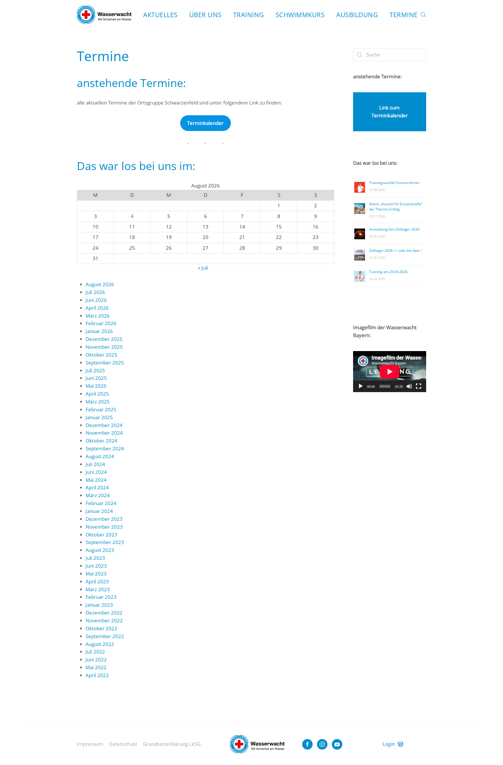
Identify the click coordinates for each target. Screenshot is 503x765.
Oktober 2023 (101, 534)
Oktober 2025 (101, 354)
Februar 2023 (101, 597)
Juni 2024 (96, 472)
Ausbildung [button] (357, 14)
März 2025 (98, 401)
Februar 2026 (101, 323)
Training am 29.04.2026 (388, 271)
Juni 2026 (96, 300)
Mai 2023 (96, 573)
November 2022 (104, 620)
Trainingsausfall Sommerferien (394, 182)
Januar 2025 (99, 417)
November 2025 (104, 346)
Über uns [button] (205, 14)
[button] (423, 14)
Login (388, 744)
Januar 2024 (99, 511)
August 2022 (100, 644)
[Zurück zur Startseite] (104, 14)
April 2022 (97, 675)
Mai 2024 (96, 480)
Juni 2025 (96, 378)
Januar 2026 (99, 331)
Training (248, 14)
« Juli (203, 267)
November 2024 (104, 432)
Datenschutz (123, 744)
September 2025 (105, 362)
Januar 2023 (99, 604)
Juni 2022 (96, 659)
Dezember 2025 (104, 339)
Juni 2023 (96, 565)
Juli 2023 (95, 558)
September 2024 (105, 448)
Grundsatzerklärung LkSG (172, 744)
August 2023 (100, 550)
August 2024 (100, 456)
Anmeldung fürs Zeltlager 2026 (394, 229)
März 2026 (98, 315)
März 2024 (98, 495)
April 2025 (97, 393)
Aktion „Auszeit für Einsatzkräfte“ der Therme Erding (395, 206)
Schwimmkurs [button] (300, 14)
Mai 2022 (96, 667)
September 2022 (105, 636)
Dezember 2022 (104, 612)
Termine (403, 14)
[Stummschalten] (409, 386)
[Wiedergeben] (361, 386)
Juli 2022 (95, 651)
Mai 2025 (96, 385)
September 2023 (105, 542)
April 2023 (97, 581)
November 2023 (104, 526)
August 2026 (100, 284)
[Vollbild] (418, 386)
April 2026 (97, 307)
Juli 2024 (95, 464)
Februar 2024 (101, 503)
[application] (389, 371)
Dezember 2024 (104, 425)
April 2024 (97, 487)
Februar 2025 (101, 409)
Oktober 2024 (101, 440)
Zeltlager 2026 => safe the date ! (395, 250)
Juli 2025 (95, 370)
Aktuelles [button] (160, 14)
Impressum (90, 744)
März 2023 (98, 589)
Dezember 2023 (104, 519)
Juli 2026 (95, 292)
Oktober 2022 (101, 628)
